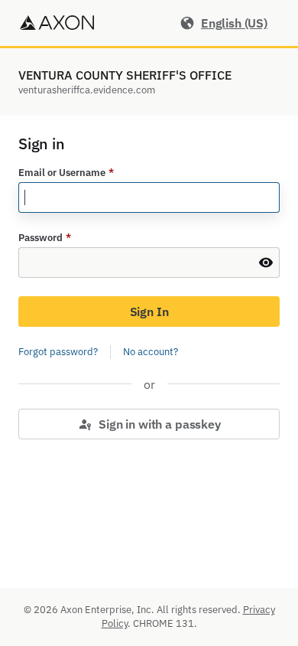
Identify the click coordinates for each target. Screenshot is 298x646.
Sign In (149, 311)
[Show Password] (266, 262)
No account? (150, 351)
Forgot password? (58, 351)
